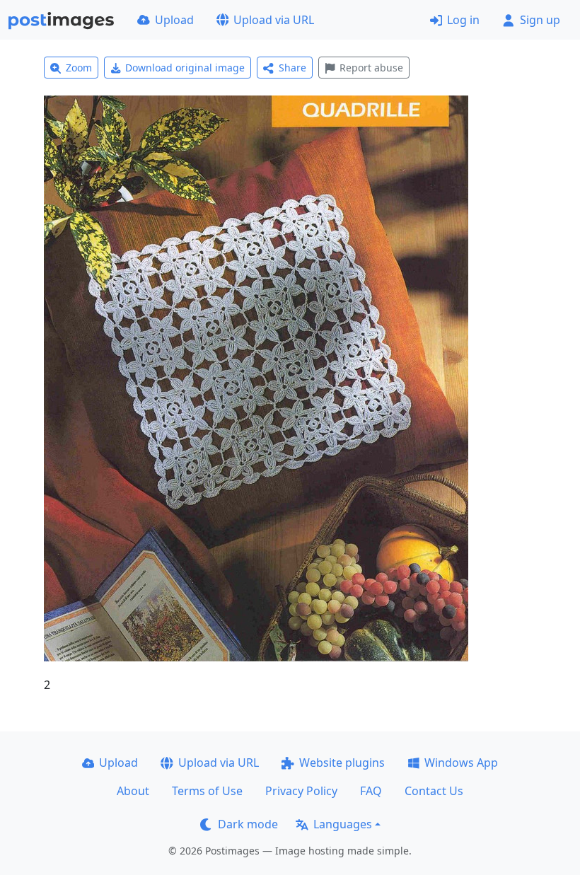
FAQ (371, 791)
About (133, 791)
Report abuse (371, 67)
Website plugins (342, 762)
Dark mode (248, 824)
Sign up (540, 20)
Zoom (79, 67)
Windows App (461, 762)
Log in (463, 20)
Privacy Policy (301, 791)
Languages (342, 824)
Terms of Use (207, 791)
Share (292, 67)
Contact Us (434, 791)
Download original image (185, 67)
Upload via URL (273, 20)
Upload (174, 20)
